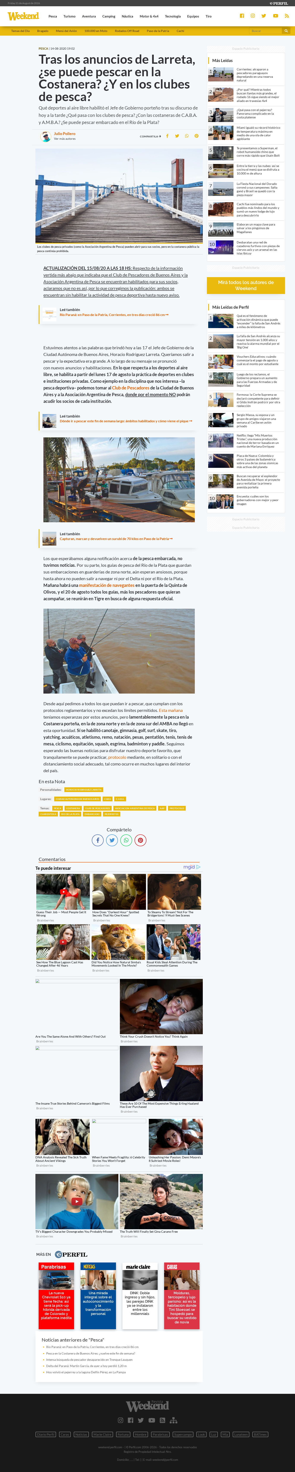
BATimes (260, 1434)
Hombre (140, 1434)
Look (201, 1434)
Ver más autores (65, 138)
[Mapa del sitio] (173, 1420)
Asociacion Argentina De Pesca (135, 808)
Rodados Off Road (127, 31)
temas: (44, 808)
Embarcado (92, 814)
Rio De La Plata (70, 814)
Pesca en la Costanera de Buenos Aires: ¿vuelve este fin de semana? (90, 1353)
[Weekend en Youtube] (151, 1420)
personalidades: (51, 789)
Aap (162, 808)
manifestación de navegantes (107, 585)
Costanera (73, 808)
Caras (65, 1434)
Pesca (57, 808)
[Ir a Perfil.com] (278, 3)
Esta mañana (171, 710)
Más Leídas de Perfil (230, 307)
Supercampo (183, 1434)
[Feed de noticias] (162, 1420)
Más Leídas (222, 60)
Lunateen (241, 1434)
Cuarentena (48, 814)
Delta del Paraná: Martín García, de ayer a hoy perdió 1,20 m (86, 1366)
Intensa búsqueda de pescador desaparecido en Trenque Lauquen (89, 1359)
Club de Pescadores (130, 387)
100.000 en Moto (95, 31)
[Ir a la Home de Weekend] (147, 1406)
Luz (213, 1434)
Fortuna (123, 1434)
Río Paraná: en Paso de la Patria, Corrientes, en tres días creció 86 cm (112, 315)
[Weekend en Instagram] (120, 1420)
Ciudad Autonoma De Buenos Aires (77, 799)
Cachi (180, 31)
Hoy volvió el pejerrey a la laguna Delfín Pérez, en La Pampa (86, 1372)
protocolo (117, 757)
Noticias (81, 1434)
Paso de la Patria (158, 31)
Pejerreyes (112, 814)
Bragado (42, 31)
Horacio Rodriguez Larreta (84, 789)
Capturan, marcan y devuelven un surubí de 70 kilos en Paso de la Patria (114, 539)
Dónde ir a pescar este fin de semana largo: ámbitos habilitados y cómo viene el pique (124, 421)
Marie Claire (102, 1434)
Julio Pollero (64, 133)
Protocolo (177, 808)
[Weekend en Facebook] (130, 1420)
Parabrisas (160, 1434)
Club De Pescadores (97, 808)
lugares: (45, 799)
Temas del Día (20, 31)
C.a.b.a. (120, 799)
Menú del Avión (66, 31)
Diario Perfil (45, 1434)
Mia (225, 1434)
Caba (107, 799)
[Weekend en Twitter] (141, 1420)
